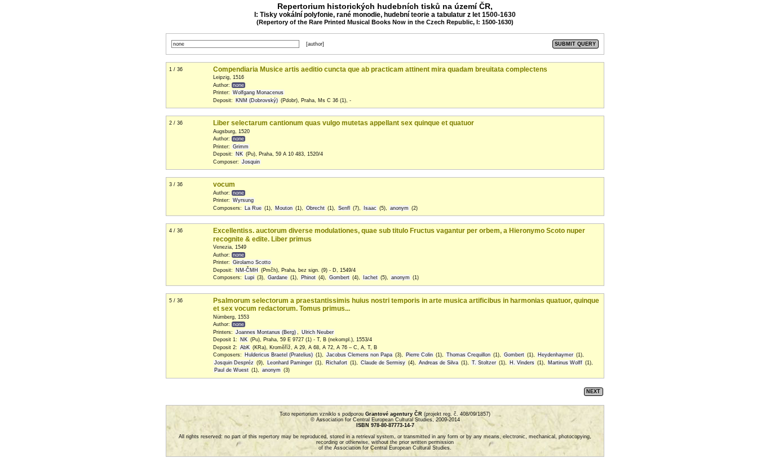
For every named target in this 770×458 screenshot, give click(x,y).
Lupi (249, 277)
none (238, 85)
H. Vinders (522, 362)
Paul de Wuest (231, 370)
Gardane (277, 277)
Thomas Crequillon (468, 355)
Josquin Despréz (234, 362)
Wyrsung (243, 200)
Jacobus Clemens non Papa (359, 355)
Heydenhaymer (555, 355)
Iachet (370, 277)
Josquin (251, 162)
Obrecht (315, 208)
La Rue (253, 208)
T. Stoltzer (484, 362)
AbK (245, 347)
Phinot (308, 277)
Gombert (339, 277)
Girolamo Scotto (252, 262)
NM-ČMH (247, 270)
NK (239, 154)
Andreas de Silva (438, 362)
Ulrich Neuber (318, 332)
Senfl (344, 208)
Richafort (336, 362)
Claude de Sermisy (383, 362)
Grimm (241, 146)
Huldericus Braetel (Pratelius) (279, 355)
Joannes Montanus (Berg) (266, 332)
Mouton (284, 208)
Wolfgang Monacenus (258, 92)
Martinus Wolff (565, 362)
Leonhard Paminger (289, 362)
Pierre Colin (419, 355)
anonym (399, 208)
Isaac (370, 208)
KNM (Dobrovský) (257, 100)
